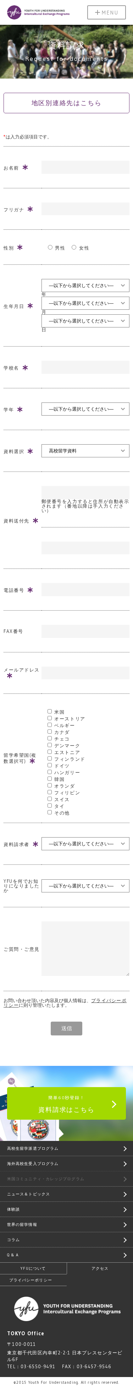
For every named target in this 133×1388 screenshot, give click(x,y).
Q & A (13, 1254)
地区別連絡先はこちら (67, 103)
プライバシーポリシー (30, 1280)
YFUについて (33, 1268)
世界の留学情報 (22, 1224)
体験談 (13, 1209)
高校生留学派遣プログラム (33, 1148)
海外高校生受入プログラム (33, 1163)
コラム (13, 1239)
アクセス (100, 1268)
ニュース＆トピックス (28, 1194)
